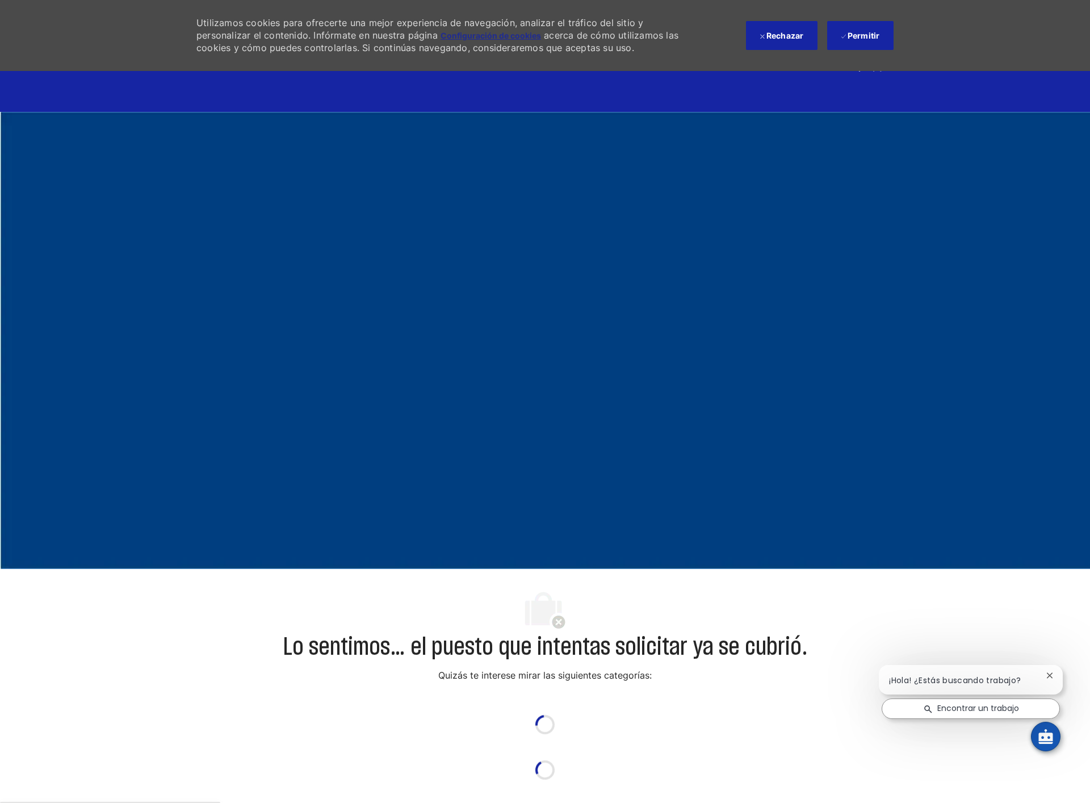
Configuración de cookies (491, 35)
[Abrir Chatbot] (1045, 736)
